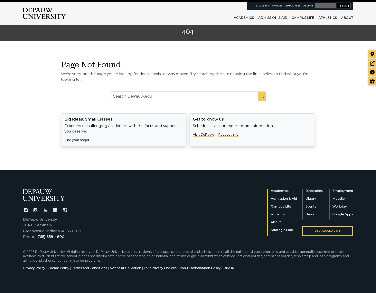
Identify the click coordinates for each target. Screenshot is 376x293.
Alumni (308, 5)
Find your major (76, 140)
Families (277, 5)
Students (262, 5)
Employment (342, 191)
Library (310, 198)
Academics (244, 18)
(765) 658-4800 (50, 236)
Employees (293, 5)
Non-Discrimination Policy (200, 268)
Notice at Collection (125, 268)
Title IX (228, 268)
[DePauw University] (44, 195)
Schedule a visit (328, 230)
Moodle (338, 198)
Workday (339, 206)
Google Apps (342, 214)
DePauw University (44, 13)
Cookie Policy (58, 268)
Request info (228, 134)
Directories (314, 191)
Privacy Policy (34, 268)
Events (310, 206)
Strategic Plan (282, 230)
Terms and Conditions (89, 268)
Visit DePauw (203, 134)
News (309, 214)
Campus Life (303, 18)
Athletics (327, 18)
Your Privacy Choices (160, 268)
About (347, 18)
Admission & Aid (272, 18)
